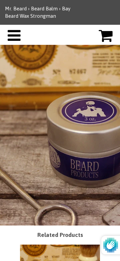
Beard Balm (45, 8)
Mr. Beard (16, 8)
